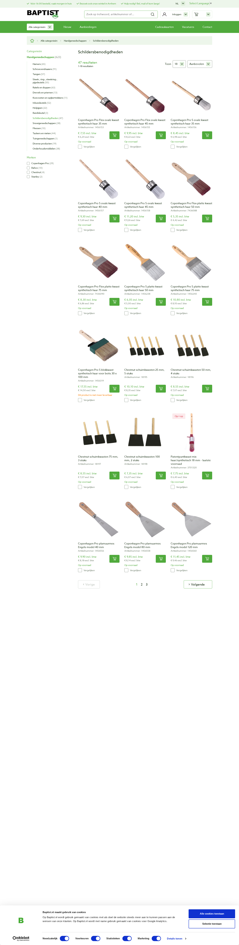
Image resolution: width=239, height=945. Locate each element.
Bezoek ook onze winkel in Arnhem (98, 3)
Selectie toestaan (212, 923)
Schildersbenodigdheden (47, 117)
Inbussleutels (41, 102)
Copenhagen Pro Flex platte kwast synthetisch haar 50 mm (191, 205)
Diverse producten (44, 143)
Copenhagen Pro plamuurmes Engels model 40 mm (96, 545)
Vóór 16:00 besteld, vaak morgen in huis (51, 3)
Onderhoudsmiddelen (46, 148)
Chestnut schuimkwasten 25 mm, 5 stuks (144, 371)
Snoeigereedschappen (46, 123)
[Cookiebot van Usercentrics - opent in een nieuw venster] (21, 938)
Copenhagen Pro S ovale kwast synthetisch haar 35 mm (189, 121)
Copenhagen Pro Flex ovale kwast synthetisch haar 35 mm (98, 121)
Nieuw (67, 27)
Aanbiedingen (88, 27)
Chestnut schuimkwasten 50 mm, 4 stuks (191, 371)
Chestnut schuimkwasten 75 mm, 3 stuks (98, 458)
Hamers (39, 64)
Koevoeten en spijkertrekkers (50, 97)
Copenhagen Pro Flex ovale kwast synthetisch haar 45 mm (144, 121)
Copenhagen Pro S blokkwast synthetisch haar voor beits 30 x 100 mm (97, 373)
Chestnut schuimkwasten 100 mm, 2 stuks (142, 458)
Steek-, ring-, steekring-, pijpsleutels (45, 81)
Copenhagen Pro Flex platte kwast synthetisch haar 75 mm (99, 288)
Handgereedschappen (75, 40)
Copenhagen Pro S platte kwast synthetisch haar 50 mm (143, 288)
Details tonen (174, 938)
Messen (39, 128)
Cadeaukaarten (164, 27)
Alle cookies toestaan (212, 913)
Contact (207, 27)
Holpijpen (39, 107)
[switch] (95, 938)
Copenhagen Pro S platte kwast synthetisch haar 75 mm (190, 288)
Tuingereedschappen (45, 138)
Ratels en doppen (43, 87)
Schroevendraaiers (44, 69)
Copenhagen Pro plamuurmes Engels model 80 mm (142, 545)
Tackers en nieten (44, 133)
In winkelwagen (114, 135)
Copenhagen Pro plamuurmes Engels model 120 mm (189, 545)
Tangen (38, 74)
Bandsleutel (40, 112)
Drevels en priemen (45, 92)
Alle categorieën (37, 27)
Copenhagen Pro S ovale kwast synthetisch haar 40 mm (97, 205)
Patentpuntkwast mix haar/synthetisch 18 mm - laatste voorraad (191, 460)
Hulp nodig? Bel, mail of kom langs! (142, 3)
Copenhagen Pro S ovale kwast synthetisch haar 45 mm (143, 205)
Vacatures (188, 27)
